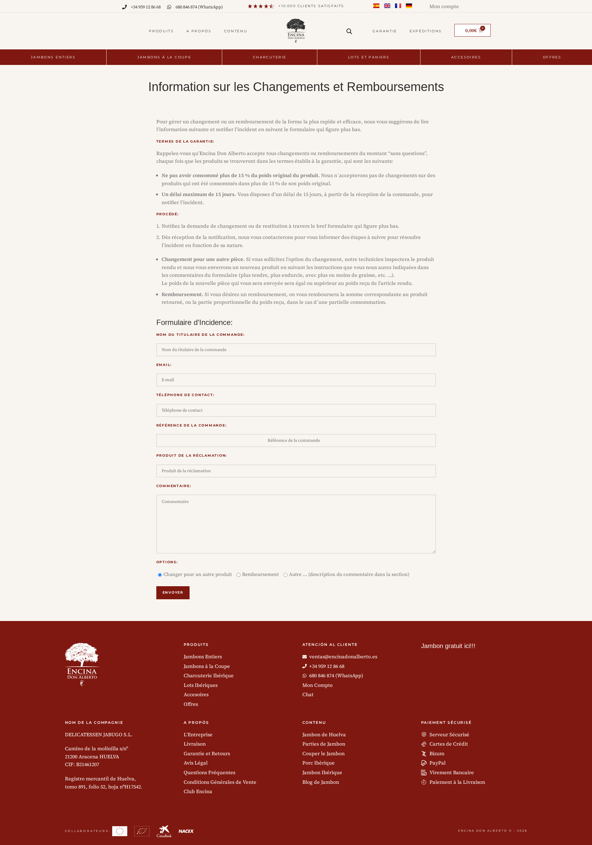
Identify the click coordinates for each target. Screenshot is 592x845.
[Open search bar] (349, 29)
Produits (161, 31)
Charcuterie (270, 57)
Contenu (235, 31)
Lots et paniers (368, 57)
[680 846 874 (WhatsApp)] (169, 7)
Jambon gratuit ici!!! (448, 645)
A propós (199, 31)
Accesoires (466, 57)
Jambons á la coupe (164, 57)
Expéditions (426, 31)
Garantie (385, 31)
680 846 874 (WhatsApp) (199, 7)
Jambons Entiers (53, 57)
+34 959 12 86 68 (146, 7)
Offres (552, 57)
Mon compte (444, 6)
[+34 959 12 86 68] (124, 7)
